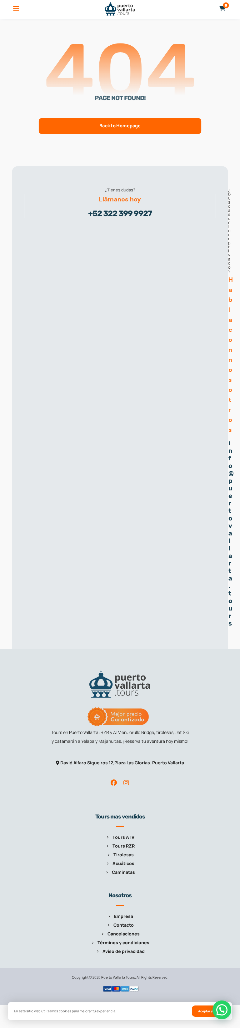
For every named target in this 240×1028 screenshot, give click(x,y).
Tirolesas (123, 855)
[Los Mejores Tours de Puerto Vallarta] (120, 9)
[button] (16, 9)
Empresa (123, 916)
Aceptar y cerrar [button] (210, 1011)
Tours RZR (123, 846)
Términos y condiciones (123, 942)
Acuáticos (123, 863)
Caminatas (123, 872)
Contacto (123, 925)
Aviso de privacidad (123, 951)
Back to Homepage (119, 126)
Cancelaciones (124, 934)
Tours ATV (123, 837)
